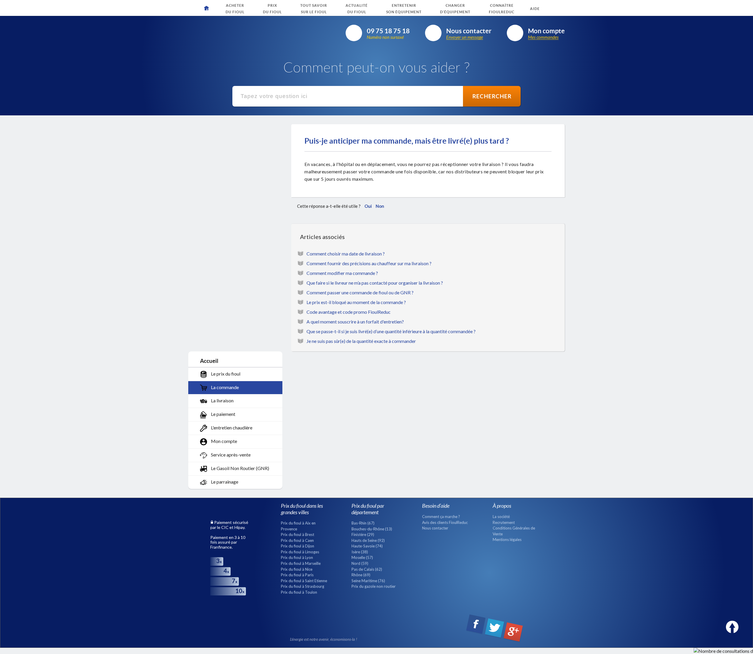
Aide (535, 8)
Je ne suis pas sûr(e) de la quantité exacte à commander (361, 341)
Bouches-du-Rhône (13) (371, 529)
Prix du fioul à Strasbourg (302, 586)
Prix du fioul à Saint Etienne (304, 580)
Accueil (209, 360)
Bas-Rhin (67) (362, 523)
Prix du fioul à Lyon (297, 557)
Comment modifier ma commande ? (342, 273)
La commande (224, 387)
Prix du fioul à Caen (297, 540)
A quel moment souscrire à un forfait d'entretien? (355, 321)
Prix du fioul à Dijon (297, 546)
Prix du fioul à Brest (297, 534)
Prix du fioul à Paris (297, 574)
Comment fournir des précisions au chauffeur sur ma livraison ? (369, 263)
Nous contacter (435, 528)
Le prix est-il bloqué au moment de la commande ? (356, 302)
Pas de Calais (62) (366, 569)
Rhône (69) (360, 574)
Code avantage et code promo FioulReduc (348, 312)
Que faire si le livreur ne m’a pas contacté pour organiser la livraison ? (374, 282)
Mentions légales (507, 539)
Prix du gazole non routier (373, 586)
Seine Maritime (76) (368, 580)
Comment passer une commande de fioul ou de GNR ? (360, 292)
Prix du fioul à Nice (296, 569)
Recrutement (504, 522)
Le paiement (222, 414)
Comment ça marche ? (441, 516)
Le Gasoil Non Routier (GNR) (239, 468)
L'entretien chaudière (231, 427)
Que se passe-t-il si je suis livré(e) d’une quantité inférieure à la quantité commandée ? (391, 331)
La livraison (222, 400)
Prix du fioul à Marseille (301, 563)
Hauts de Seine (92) (368, 540)
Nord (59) (359, 563)
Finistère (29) (362, 534)
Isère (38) (359, 552)
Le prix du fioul (225, 373)
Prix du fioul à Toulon (299, 592)
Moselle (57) (362, 557)
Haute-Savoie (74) (367, 546)
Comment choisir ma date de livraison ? (345, 253)
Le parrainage (224, 481)
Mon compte (223, 441)
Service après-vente (230, 454)
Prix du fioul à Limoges (300, 552)
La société (501, 516)
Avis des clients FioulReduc (445, 522)
